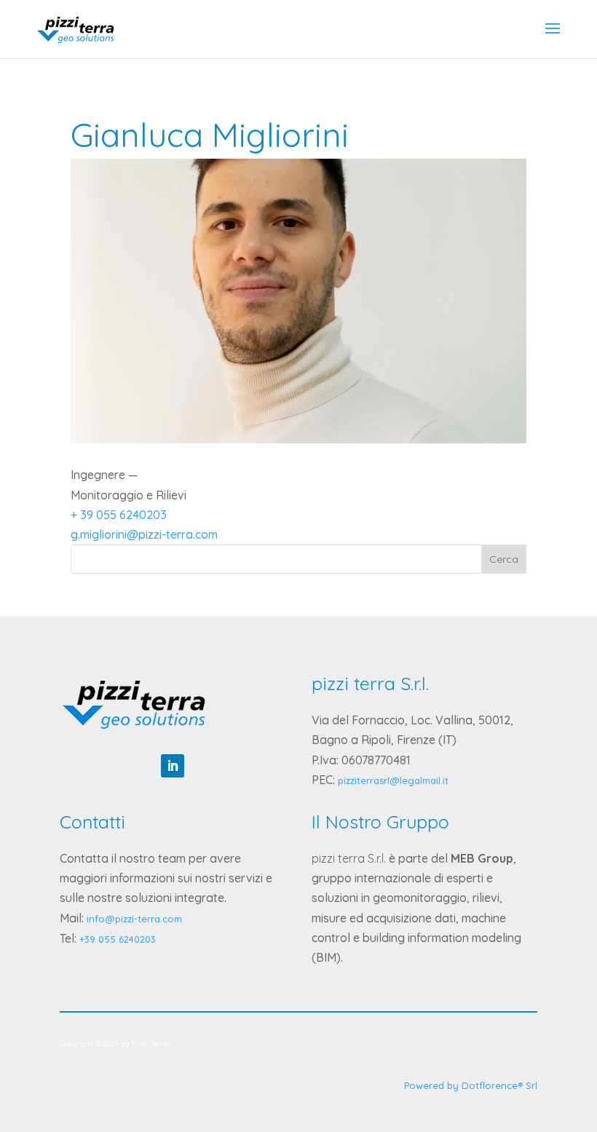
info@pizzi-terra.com (134, 919)
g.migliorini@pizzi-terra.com (144, 534)
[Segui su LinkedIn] (172, 765)
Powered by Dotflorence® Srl (470, 1085)
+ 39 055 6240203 (119, 514)
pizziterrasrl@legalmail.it (393, 780)
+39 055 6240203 (117, 939)
